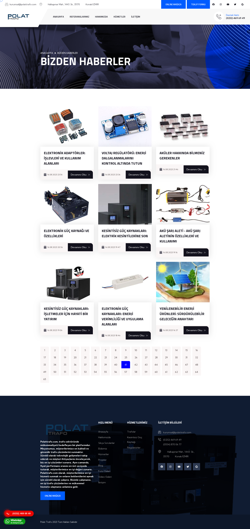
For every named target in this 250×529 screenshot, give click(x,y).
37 (85, 364)
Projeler (102, 459)
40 (115, 364)
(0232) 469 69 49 (235, 18)
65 (44, 379)
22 (95, 357)
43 (146, 364)
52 (75, 371)
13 (166, 350)
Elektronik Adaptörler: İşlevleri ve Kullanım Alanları (64, 158)
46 (176, 364)
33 (45, 364)
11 (146, 350)
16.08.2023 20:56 (55, 247)
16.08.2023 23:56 (54, 174)
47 (186, 364)
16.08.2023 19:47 (112, 247)
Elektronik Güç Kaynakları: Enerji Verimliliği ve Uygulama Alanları (122, 316)
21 (85, 357)
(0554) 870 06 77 (172, 444)
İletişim (135, 16)
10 (136, 350)
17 (45, 357)
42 (135, 364)
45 (166, 364)
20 (75, 357)
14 (176, 350)
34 (55, 364)
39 (105, 364)
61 (166, 371)
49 (44, 371)
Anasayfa (58, 16)
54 (95, 371)
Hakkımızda (101, 16)
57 (125, 371)
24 (115, 357)
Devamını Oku (79, 174)
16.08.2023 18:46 (112, 335)
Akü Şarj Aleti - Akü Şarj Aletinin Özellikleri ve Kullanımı (180, 236)
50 (55, 371)
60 (156, 371)
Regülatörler (133, 447)
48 (196, 364)
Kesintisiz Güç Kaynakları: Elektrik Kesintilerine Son (125, 233)
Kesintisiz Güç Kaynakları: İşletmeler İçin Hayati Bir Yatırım (66, 314)
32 (196, 357)
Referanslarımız (79, 16)
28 (156, 357)
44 (156, 364)
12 (156, 350)
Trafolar (131, 431)
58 (136, 371)
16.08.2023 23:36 (112, 174)
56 (115, 371)
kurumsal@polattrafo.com (23, 4)
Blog (100, 465)
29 (166, 357)
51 (65, 371)
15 (186, 350)
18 (55, 357)
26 (136, 357)
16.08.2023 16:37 (170, 330)
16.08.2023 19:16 (170, 252)
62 (176, 371)
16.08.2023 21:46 (170, 169)
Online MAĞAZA (173, 4)
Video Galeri (105, 476)
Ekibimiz (102, 448)
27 (146, 357)
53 (85, 371)
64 (196, 371)
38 (95, 364)
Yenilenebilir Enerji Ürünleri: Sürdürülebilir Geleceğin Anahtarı (182, 314)
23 (105, 357)
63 (186, 371)
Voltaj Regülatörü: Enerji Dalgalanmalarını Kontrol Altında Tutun (124, 158)
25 (125, 357)
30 (176, 357)
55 (105, 371)
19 (65, 357)
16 (197, 350)
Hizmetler (119, 16)
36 (75, 364)
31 (186, 357)
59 (146, 371)
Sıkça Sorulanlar (106, 442)
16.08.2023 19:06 (54, 330)
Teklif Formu (198, 4)
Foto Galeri (104, 471)
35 (65, 364)
